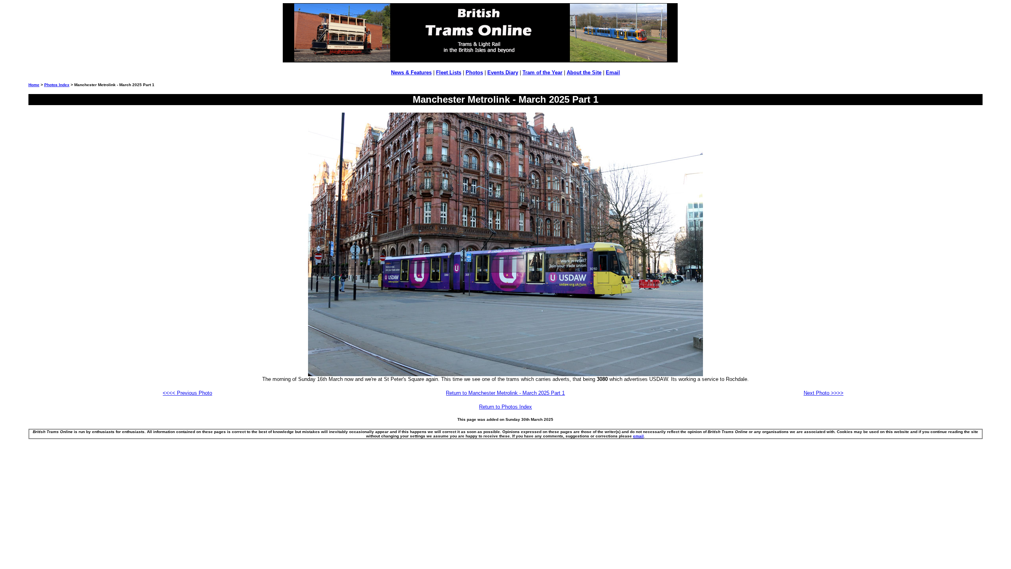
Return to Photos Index (505, 407)
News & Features (411, 72)
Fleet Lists (448, 72)
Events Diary (502, 72)
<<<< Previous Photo (187, 393)
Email (613, 72)
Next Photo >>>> (824, 393)
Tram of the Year (542, 72)
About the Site (584, 72)
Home (33, 85)
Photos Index (57, 85)
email (638, 436)
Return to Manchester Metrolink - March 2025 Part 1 (505, 393)
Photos (474, 72)
